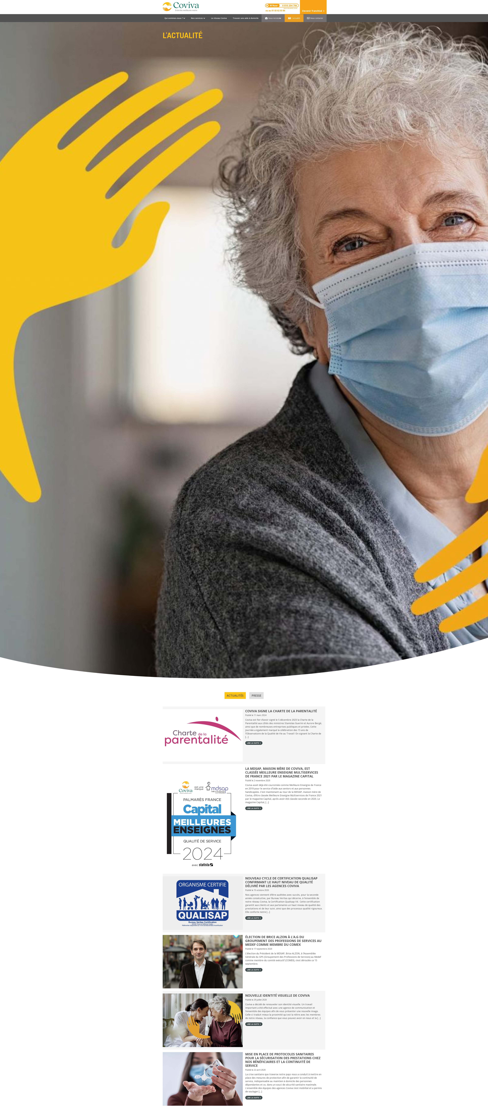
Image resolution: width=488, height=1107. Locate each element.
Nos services (197, 18)
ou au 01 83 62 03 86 (275, 11)
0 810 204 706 (283, 5)
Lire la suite (253, 743)
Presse (256, 695)
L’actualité (296, 18)
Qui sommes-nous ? (173, 18)
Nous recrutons (274, 18)
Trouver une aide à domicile (245, 18)
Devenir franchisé (312, 10)
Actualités (235, 695)
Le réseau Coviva (219, 18)
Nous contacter (316, 18)
